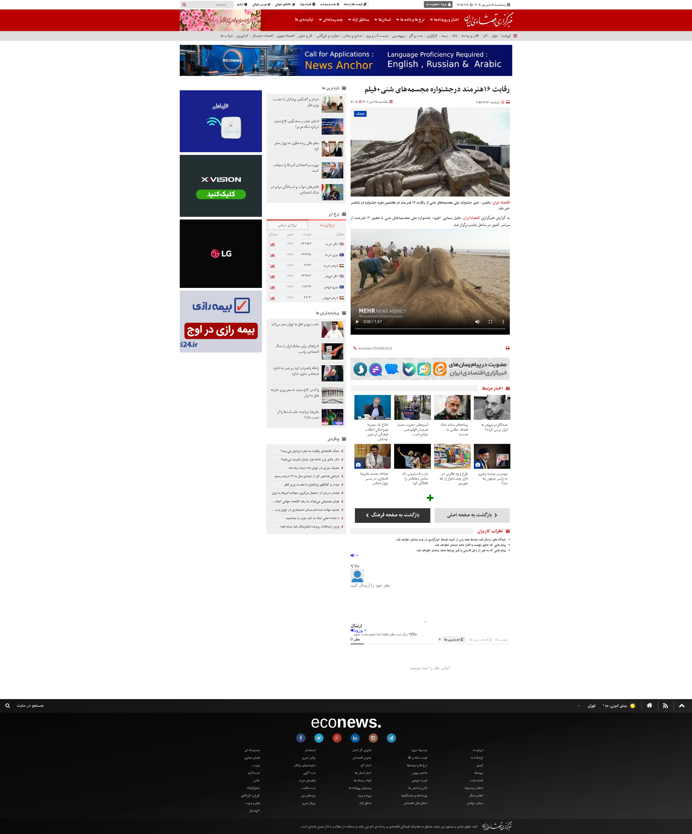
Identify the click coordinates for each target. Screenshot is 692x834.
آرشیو (240, 4)
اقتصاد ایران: (500, 203)
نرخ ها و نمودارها (417, 765)
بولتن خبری (308, 757)
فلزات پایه (306, 4)
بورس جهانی (259, 4)
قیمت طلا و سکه (353, 4)
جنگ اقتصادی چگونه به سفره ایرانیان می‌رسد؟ (310, 451)
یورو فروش (331, 287)
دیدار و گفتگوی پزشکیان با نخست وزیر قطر (312, 484)
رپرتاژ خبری (308, 803)
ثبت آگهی (309, 773)
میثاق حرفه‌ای (475, 803)
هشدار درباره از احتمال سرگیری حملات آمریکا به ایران (306, 493)
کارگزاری (432, 36)
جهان (494, 36)
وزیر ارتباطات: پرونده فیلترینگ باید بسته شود (310, 526)
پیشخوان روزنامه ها (360, 788)
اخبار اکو (366, 765)
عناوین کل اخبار (361, 750)
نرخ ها (412, 19)
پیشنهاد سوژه (419, 750)
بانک (454, 36)
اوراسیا (506, 36)
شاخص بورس (419, 773)
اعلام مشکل (476, 795)
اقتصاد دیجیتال (262, 36)
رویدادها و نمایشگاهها (414, 795)
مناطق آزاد (360, 19)
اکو (485, 36)
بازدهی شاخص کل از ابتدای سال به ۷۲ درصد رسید (307, 476)
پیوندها (479, 773)
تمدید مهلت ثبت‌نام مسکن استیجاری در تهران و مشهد (305, 510)
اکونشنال (254, 810)
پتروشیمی (398, 36)
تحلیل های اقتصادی (415, 803)
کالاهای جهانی (283, 4)
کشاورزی (242, 36)
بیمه (445, 36)
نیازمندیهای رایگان (304, 765)
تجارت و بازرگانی (328, 36)
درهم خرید (330, 266)
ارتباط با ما (477, 757)
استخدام (310, 750)
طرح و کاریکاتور (250, 795)
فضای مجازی (252, 757)
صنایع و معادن (352, 36)
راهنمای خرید (307, 780)
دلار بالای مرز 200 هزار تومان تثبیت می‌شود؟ (310, 459)
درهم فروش (330, 298)
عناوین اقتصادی (361, 757)
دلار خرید (331, 244)
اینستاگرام (254, 773)
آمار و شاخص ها (417, 788)
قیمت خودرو (419, 780)
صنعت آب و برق (377, 36)
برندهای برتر (308, 795)
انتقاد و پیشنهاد (473, 788)
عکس (256, 780)
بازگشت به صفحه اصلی (470, 515)
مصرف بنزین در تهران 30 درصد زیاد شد (314, 468)
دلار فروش (331, 276)
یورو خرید (331, 255)
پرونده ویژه (364, 795)
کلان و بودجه (470, 36)
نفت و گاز (416, 36)
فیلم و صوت (252, 803)
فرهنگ (360, 114)
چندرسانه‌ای (332, 19)
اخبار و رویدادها (446, 19)
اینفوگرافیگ (253, 788)
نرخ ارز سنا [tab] (327, 225)
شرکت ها (226, 36)
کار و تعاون (305, 36)
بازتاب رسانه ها (362, 780)
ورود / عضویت (438, 4)
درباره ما (478, 750)
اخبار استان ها (363, 773)
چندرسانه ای (252, 750)
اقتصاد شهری (285, 36)
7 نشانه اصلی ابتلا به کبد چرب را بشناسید (313, 518)
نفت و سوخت (328, 4)
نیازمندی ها (304, 19)
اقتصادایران (471, 217)
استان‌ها (384, 19)
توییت (256, 765)
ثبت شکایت (308, 788)
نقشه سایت (476, 780)
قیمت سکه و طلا (417, 757)
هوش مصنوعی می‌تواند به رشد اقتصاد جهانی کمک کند (305, 501)
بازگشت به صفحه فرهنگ (395, 515)
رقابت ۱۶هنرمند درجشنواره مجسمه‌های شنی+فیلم (437, 90)
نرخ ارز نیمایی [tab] (287, 225)
